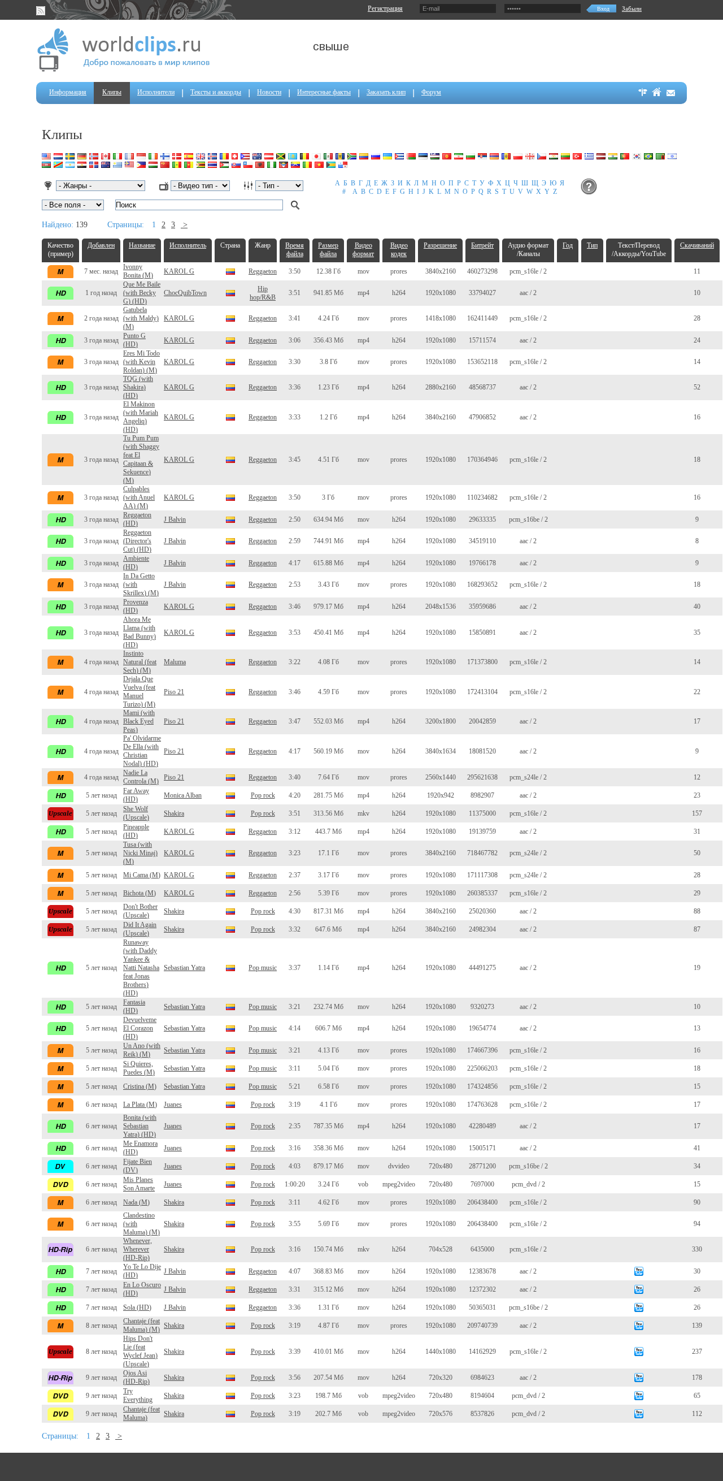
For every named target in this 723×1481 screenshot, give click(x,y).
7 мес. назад (101, 271)
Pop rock (263, 795)
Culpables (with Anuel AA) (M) (139, 497)
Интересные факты (324, 92)
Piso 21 (174, 692)
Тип (592, 245)
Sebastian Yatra (184, 968)
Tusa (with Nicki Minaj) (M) (140, 853)
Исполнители (156, 92)
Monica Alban (183, 795)
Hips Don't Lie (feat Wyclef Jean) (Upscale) (140, 1351)
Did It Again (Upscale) (139, 929)
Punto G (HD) (134, 340)
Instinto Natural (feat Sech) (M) (139, 661)
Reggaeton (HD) (137, 519)
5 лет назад (101, 795)
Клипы (111, 92)
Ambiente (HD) (136, 563)
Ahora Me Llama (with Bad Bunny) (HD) (139, 632)
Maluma (175, 662)
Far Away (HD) (136, 795)
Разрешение (440, 245)
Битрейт (482, 245)
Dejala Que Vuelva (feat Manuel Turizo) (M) (139, 691)
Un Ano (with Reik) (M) (141, 1050)
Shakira (174, 813)
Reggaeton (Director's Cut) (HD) (137, 541)
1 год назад (101, 293)
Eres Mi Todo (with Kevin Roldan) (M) (141, 361)
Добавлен (101, 245)
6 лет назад (101, 1104)
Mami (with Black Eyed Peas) (139, 721)
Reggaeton (263, 271)
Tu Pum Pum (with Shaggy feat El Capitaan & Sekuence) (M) (141, 459)
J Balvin (175, 519)
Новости (269, 92)
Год (568, 245)
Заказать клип (386, 92)
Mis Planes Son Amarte (139, 1184)
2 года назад (101, 318)
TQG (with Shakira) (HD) (138, 387)
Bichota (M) (139, 893)
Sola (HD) (137, 1307)
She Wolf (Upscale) (136, 813)
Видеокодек (399, 249)
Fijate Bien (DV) (137, 1166)
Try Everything (138, 1395)
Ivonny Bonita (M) (138, 271)
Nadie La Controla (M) (141, 777)
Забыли (632, 8)
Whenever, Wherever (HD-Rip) (137, 1249)
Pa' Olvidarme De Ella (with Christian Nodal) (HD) (142, 751)
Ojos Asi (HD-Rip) (136, 1377)
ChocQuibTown (185, 293)
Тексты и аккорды (215, 92)
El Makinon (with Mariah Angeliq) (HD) (140, 417)
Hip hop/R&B (263, 293)
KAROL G (179, 271)
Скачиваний (697, 245)
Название (142, 245)
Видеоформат (363, 249)
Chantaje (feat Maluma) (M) (141, 1325)
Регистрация (385, 8)
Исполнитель (187, 245)
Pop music (263, 968)
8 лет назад (101, 1326)
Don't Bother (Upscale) (140, 911)
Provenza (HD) (135, 606)
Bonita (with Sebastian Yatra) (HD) (139, 1126)
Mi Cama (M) (141, 875)
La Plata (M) (140, 1104)
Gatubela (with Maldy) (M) (141, 318)
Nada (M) (136, 1202)
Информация (67, 92)
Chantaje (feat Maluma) (141, 1413)
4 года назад (101, 662)
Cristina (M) (139, 1086)
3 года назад (101, 340)
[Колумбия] (230, 270)
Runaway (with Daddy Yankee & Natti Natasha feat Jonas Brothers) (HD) (141, 967)
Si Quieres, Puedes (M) (139, 1068)
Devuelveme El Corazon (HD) (139, 1028)
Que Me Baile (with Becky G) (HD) (141, 292)
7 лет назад (101, 1271)
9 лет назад (101, 1378)
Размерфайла (328, 249)
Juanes (173, 1104)
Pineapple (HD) (136, 831)
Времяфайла (294, 249)
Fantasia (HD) (134, 1006)
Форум (431, 92)
